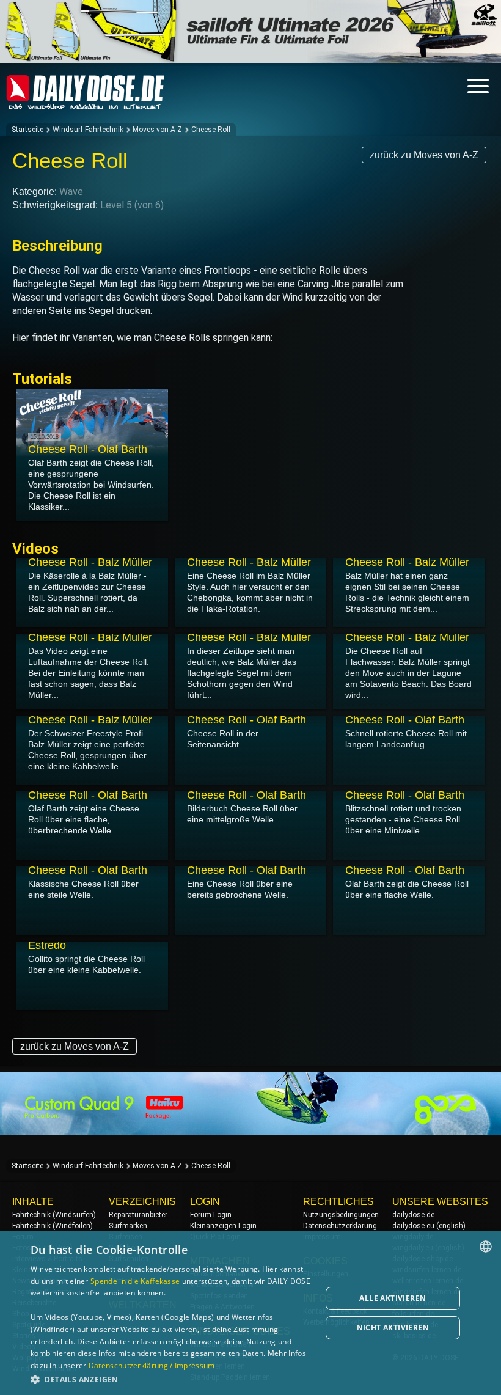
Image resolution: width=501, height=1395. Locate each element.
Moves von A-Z (157, 129)
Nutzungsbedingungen (341, 1214)
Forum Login (211, 1214)
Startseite (27, 129)
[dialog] (250, 1313)
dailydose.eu (413, 1225)
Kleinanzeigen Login (223, 1225)
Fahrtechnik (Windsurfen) (54, 1214)
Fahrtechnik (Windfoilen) (52, 1225)
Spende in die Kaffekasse (135, 1281)
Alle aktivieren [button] (392, 1298)
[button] (172, 1379)
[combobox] (486, 1246)
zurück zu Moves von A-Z (424, 155)
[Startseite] (85, 104)
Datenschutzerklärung (340, 1225)
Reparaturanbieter (138, 1214)
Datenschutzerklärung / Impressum (152, 1365)
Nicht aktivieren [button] (393, 1327)
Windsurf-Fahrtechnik (88, 129)
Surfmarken (128, 1225)
